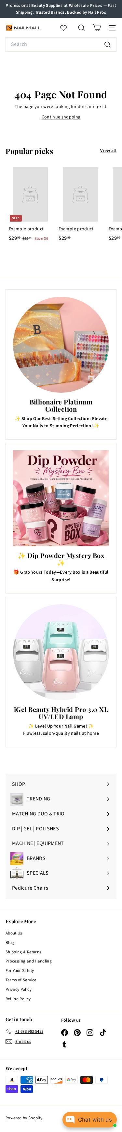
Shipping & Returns (23, 952)
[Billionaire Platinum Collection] (61, 345)
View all (108, 150)
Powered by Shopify (24, 1118)
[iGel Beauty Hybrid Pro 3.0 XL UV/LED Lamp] (61, 652)
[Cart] (96, 27)
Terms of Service (21, 980)
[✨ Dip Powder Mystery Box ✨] (61, 498)
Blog (10, 943)
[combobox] (61, 44)
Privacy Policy (19, 989)
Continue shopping (61, 117)
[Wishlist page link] (66, 28)
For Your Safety (20, 971)
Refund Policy (18, 999)
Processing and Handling (29, 961)
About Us (14, 933)
